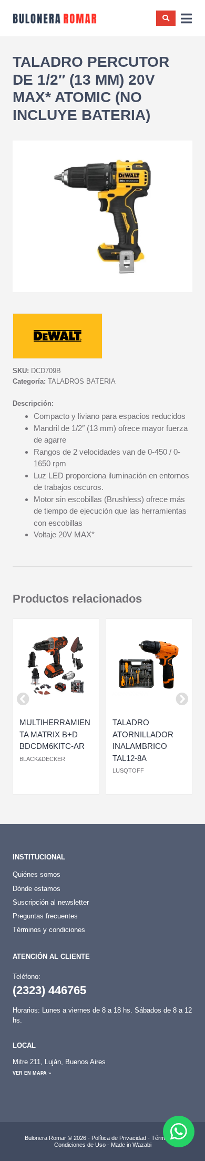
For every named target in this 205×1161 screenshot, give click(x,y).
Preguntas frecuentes (45, 916)
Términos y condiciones (49, 930)
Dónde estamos (36, 889)
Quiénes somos (36, 874)
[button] (23, 699)
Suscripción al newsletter (51, 902)
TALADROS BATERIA (82, 381)
